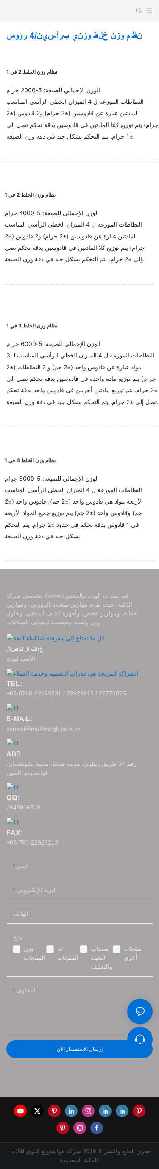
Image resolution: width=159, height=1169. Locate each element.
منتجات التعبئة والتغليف (101, 957)
